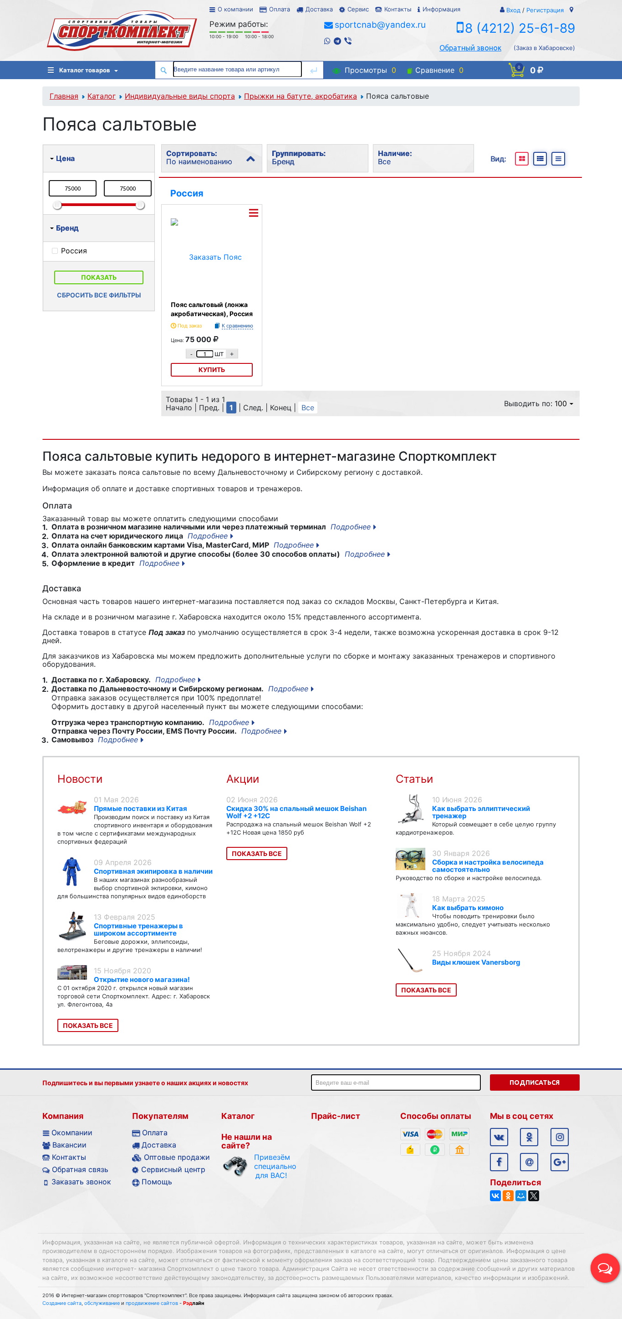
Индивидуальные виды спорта (180, 96)
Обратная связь (80, 1169)
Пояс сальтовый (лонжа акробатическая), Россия (212, 309)
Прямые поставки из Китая (140, 808)
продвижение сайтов (152, 1303)
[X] (533, 1195)
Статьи (414, 778)
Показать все (88, 1025)
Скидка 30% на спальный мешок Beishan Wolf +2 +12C (296, 812)
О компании (235, 9)
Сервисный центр (173, 1169)
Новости (79, 778)
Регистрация (545, 10)
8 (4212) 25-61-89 (520, 28)
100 (561, 403)
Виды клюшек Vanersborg (476, 962)
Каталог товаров (84, 70)
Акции (242, 778)
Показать (99, 277)
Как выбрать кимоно (468, 907)
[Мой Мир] (520, 1195)
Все (307, 407)
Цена (65, 158)
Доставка (319, 9)
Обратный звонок (470, 48)
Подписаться (535, 1082)
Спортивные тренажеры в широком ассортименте (138, 929)
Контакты (397, 9)
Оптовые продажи (177, 1157)
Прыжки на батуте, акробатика (300, 96)
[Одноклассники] (508, 1195)
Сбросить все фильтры (99, 295)
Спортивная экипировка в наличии (153, 871)
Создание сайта (62, 1303)
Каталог (101, 96)
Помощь (157, 1181)
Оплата (279, 9)
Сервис (358, 9)
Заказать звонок (81, 1181)
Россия (187, 193)
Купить (212, 369)
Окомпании (71, 1132)
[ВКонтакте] (495, 1195)
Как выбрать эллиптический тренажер (481, 812)
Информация (441, 9)
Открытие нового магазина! (142, 979)
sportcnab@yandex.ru (380, 25)
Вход (513, 10)
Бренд (67, 227)
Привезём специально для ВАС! (271, 1166)
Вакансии (69, 1144)
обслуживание (102, 1303)
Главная (64, 96)
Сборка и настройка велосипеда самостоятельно (488, 866)
